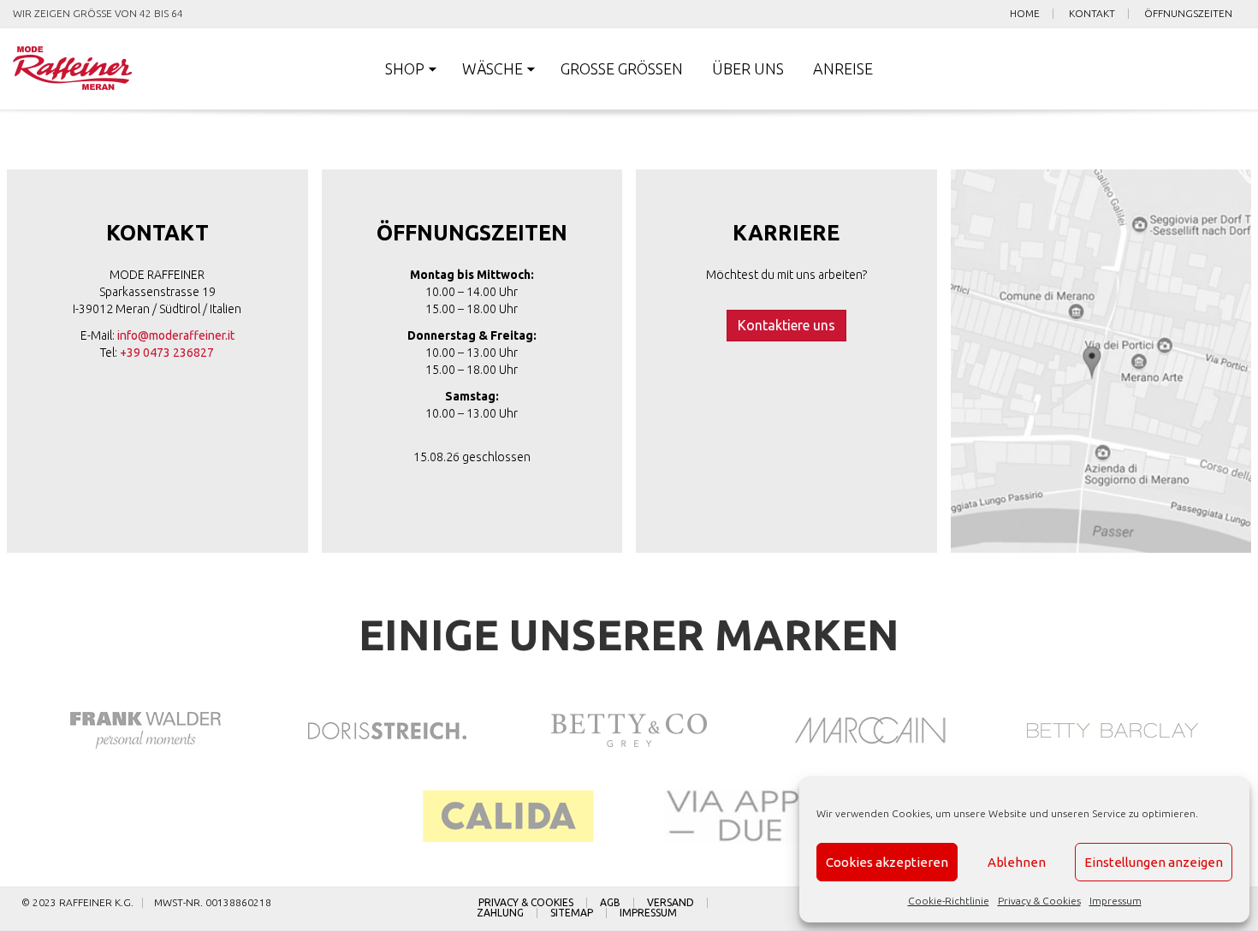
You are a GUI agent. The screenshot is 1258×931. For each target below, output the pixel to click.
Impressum (1115, 900)
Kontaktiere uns (786, 325)
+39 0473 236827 (167, 352)
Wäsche (492, 68)
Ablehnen (1017, 862)
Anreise (843, 68)
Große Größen (622, 68)
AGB (610, 903)
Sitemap (571, 913)
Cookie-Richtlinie (948, 900)
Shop (404, 68)
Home (1025, 14)
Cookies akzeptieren (887, 862)
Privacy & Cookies (1039, 900)
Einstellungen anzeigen (1153, 862)
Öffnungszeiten (1188, 14)
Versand (670, 903)
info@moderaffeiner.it (175, 335)
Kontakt (1092, 14)
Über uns (748, 68)
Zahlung (500, 913)
